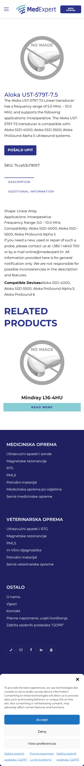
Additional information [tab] (31, 191)
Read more (42, 407)
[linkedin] (41, 649)
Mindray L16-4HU (42, 398)
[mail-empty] (21, 649)
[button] (77, 679)
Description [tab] (19, 182)
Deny (42, 732)
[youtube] (51, 649)
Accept (42, 720)
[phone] (10, 649)
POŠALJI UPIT (20, 150)
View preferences (42, 743)
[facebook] (31, 649)
